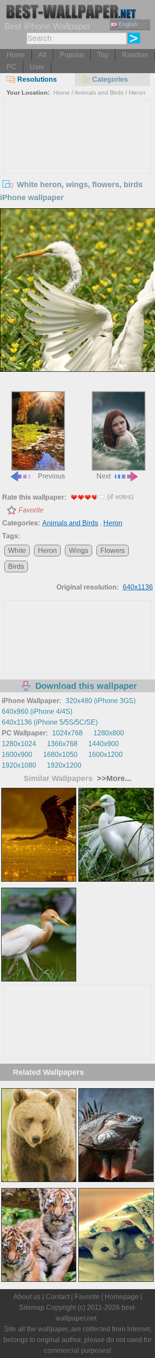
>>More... (113, 778)
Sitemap (31, 1307)
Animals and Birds (99, 92)
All (42, 55)
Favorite (31, 510)
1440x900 (103, 743)
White (17, 550)
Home (15, 55)
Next (103, 476)
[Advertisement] (77, 164)
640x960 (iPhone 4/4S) (37, 711)
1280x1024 (19, 743)
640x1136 (138, 587)
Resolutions (37, 79)
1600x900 (17, 754)
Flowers (112, 550)
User (37, 67)
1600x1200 (105, 754)
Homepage (122, 1296)
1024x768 (67, 733)
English (128, 24)
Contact (57, 1296)
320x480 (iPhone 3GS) (100, 700)
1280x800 (108, 733)
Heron (137, 92)
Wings (78, 550)
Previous (51, 476)
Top (102, 55)
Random (135, 55)
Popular (72, 55)
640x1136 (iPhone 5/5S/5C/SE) (50, 722)
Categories (110, 79)
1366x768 (62, 743)
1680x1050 (60, 754)
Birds (16, 566)
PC (11, 67)
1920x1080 (19, 765)
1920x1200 (64, 765)
